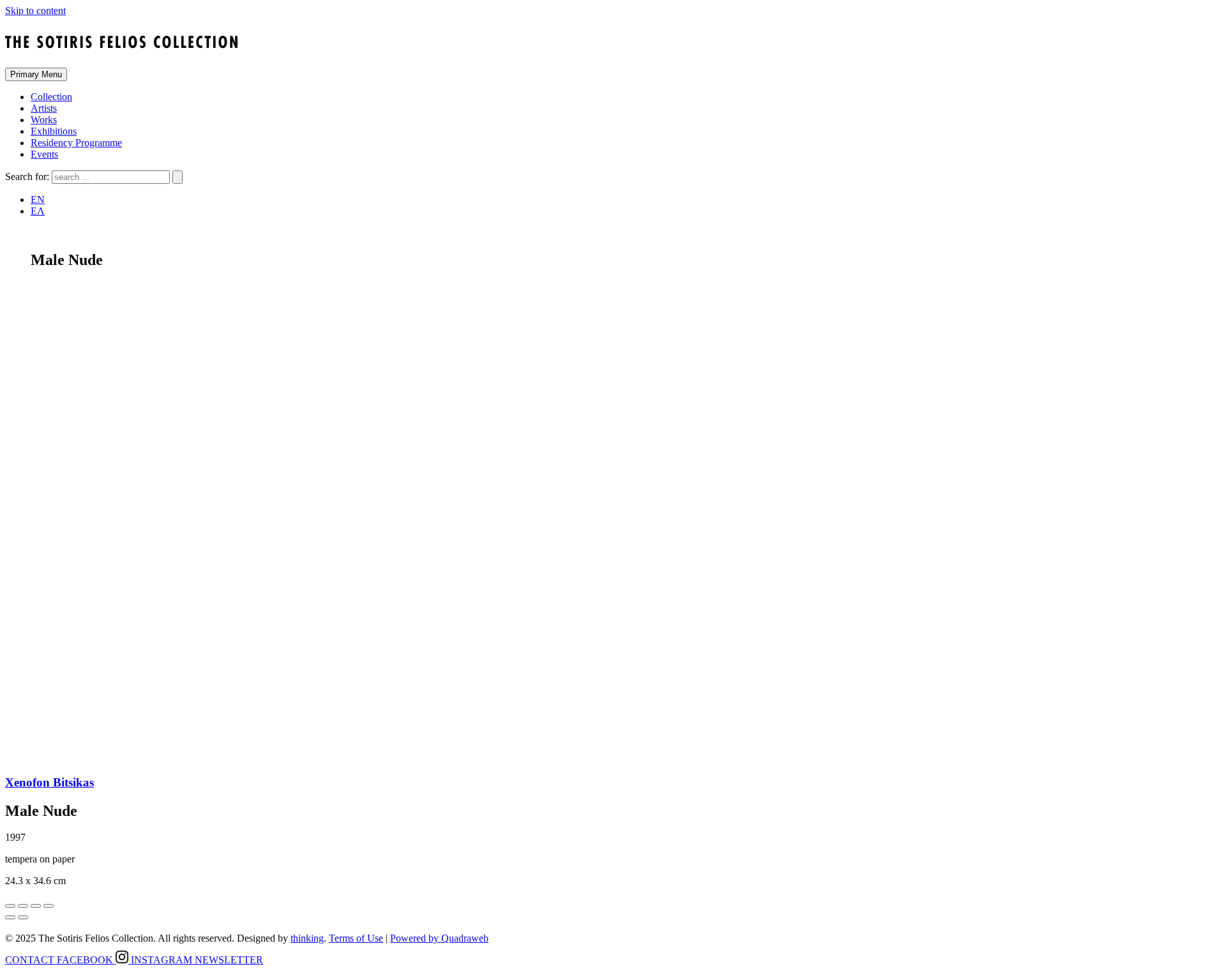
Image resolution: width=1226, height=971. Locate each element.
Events (44, 154)
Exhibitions (54, 131)
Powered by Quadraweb (439, 938)
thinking (307, 938)
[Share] (23, 906)
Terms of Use (356, 938)
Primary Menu (36, 74)
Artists (44, 108)
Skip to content (35, 10)
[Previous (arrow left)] (10, 917)
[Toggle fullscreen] (36, 906)
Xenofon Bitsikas (49, 782)
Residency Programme (76, 142)
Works (44, 119)
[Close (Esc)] (10, 906)
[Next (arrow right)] (23, 917)
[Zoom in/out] (48, 906)
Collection (51, 96)
